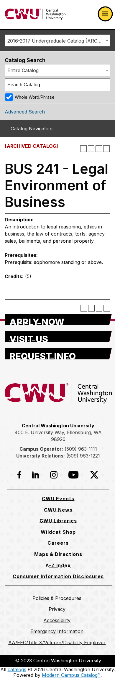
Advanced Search (25, 112)
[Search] (104, 84)
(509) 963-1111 (81, 449)
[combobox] (57, 40)
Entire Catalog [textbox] (23, 70)
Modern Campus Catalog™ (71, 675)
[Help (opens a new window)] (106, 148)
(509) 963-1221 (83, 456)
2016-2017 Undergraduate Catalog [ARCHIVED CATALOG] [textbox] (58, 41)
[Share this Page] (91, 148)
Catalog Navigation (31, 129)
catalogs (17, 669)
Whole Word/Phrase (35, 97)
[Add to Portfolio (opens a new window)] (83, 148)
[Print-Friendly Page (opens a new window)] (99, 148)
